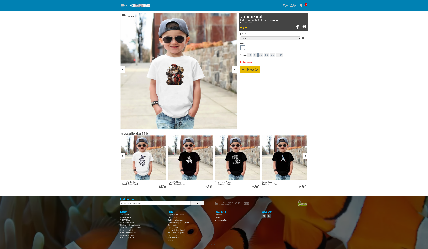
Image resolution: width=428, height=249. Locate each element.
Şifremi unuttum (221, 220)
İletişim (170, 240)
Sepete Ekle (252, 69)
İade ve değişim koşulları (177, 230)
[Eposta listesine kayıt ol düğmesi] (197, 203)
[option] (178, 71)
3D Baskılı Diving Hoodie (130, 225)
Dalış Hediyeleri (126, 230)
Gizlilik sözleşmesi (175, 220)
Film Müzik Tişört (127, 235)
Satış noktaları (173, 238)
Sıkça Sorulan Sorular (176, 215)
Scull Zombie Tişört (128, 233)
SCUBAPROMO (126, 217)
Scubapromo (140, 5)
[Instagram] (269, 216)
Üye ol (217, 217)
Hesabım (218, 215)
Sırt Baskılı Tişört (127, 238)
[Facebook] (264, 216)
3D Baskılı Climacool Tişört (130, 228)
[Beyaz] (242, 47)
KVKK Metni (172, 225)
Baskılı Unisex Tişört (248, 19)
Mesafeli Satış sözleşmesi (178, 222)
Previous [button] (122, 69)
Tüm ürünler (124, 215)
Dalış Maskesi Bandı (128, 222)
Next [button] (234, 69)
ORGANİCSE (125, 220)
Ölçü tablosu (247, 62)
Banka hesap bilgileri (176, 233)
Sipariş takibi (173, 228)
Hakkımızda (172, 235)
